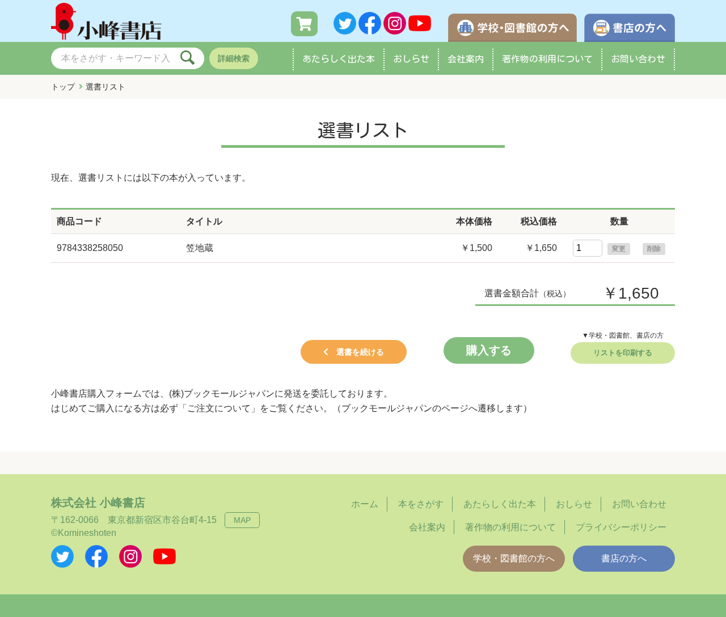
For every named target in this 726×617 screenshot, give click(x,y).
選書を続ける (360, 351)
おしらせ (411, 58)
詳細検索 (234, 58)
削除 (654, 249)
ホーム (364, 504)
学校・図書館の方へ (514, 558)
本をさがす (421, 504)
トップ (63, 86)
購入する (489, 350)
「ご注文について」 (219, 408)
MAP (242, 520)
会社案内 (466, 58)
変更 (619, 249)
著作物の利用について (547, 58)
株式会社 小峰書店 (98, 502)
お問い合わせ (638, 58)
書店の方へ (624, 558)
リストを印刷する (622, 352)
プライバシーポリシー (621, 527)
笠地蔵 (199, 248)
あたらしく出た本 (338, 58)
